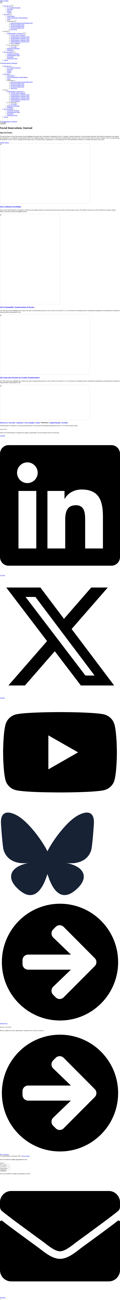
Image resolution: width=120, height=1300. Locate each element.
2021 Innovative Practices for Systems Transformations (20, 377)
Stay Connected (4, 120)
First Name (3, 1165)
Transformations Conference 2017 (20, 99)
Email (2, 1163)
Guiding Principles (55, 422)
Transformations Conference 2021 (20, 96)
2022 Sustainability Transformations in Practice (17, 307)
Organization (4, 1168)
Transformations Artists (13, 112)
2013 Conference (15, 101)
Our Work (6, 74)
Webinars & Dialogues (13, 106)
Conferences (19, 422)
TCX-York (14, 104)
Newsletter (65, 422)
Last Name (3, 1167)
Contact (6, 117)
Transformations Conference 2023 (20, 94)
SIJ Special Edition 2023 (17, 83)
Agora (9, 79)
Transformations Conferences (15, 91)
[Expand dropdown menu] (12, 66)
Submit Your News (12, 115)
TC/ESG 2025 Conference (18, 93)
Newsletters (10, 114)
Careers (9, 72)
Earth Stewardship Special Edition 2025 (22, 82)
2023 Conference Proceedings (10, 207)
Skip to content (4, 1)
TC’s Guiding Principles (13, 67)
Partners (9, 71)
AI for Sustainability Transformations (17, 77)
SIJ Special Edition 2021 (17, 87)
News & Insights (8, 109)
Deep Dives (14, 88)
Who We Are (7, 66)
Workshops (10, 107)
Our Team (10, 69)
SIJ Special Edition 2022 (17, 85)
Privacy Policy (26, 1156)
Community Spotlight (13, 110)
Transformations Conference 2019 (20, 98)
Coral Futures (11, 75)
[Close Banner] (0, 1299)
